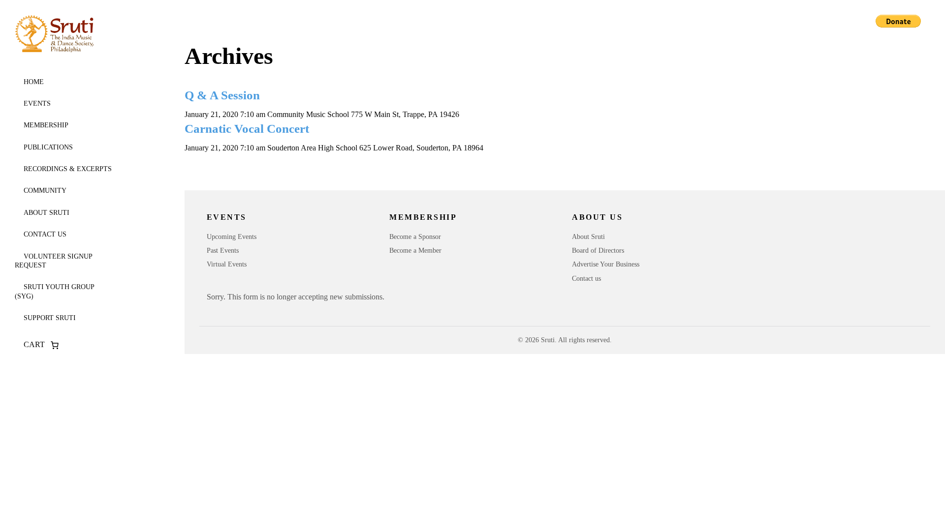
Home (34, 82)
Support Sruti (50, 318)
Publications (48, 147)
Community (45, 190)
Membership (46, 125)
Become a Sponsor (415, 236)
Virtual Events (227, 264)
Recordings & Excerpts (68, 169)
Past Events (223, 250)
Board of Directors (598, 250)
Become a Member (415, 250)
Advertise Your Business (605, 264)
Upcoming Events (231, 236)
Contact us (45, 234)
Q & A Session (222, 95)
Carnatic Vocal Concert (247, 128)
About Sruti (46, 212)
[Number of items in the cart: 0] (54, 345)
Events (37, 103)
